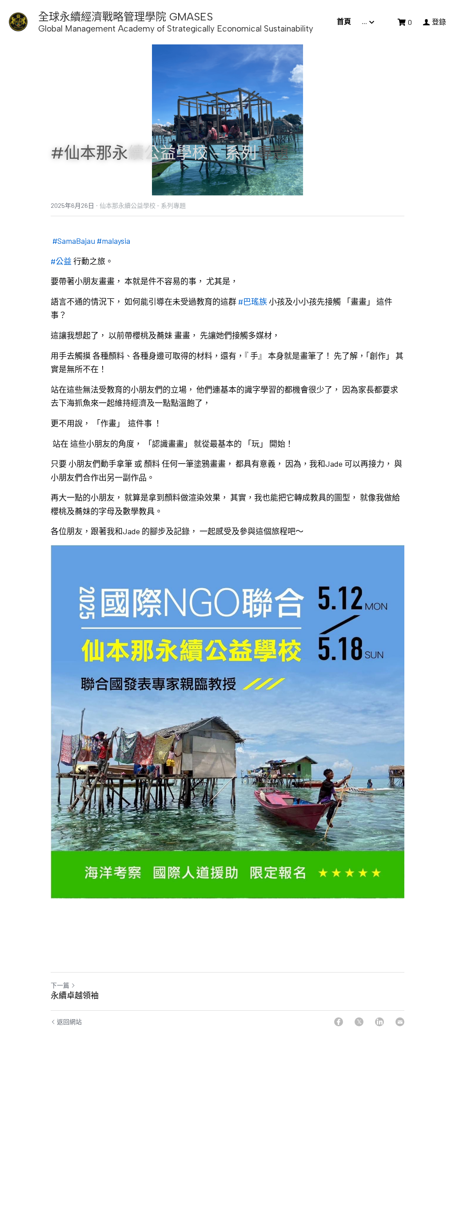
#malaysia (113, 241)
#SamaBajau (73, 241)
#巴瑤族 (252, 301)
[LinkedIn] (379, 1021)
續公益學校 (168, 153)
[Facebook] (338, 1021)
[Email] (399, 1021)
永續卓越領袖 (75, 996)
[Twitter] (359, 1021)
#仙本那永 (89, 153)
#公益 (61, 261)
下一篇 (60, 985)
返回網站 (69, 1021)
